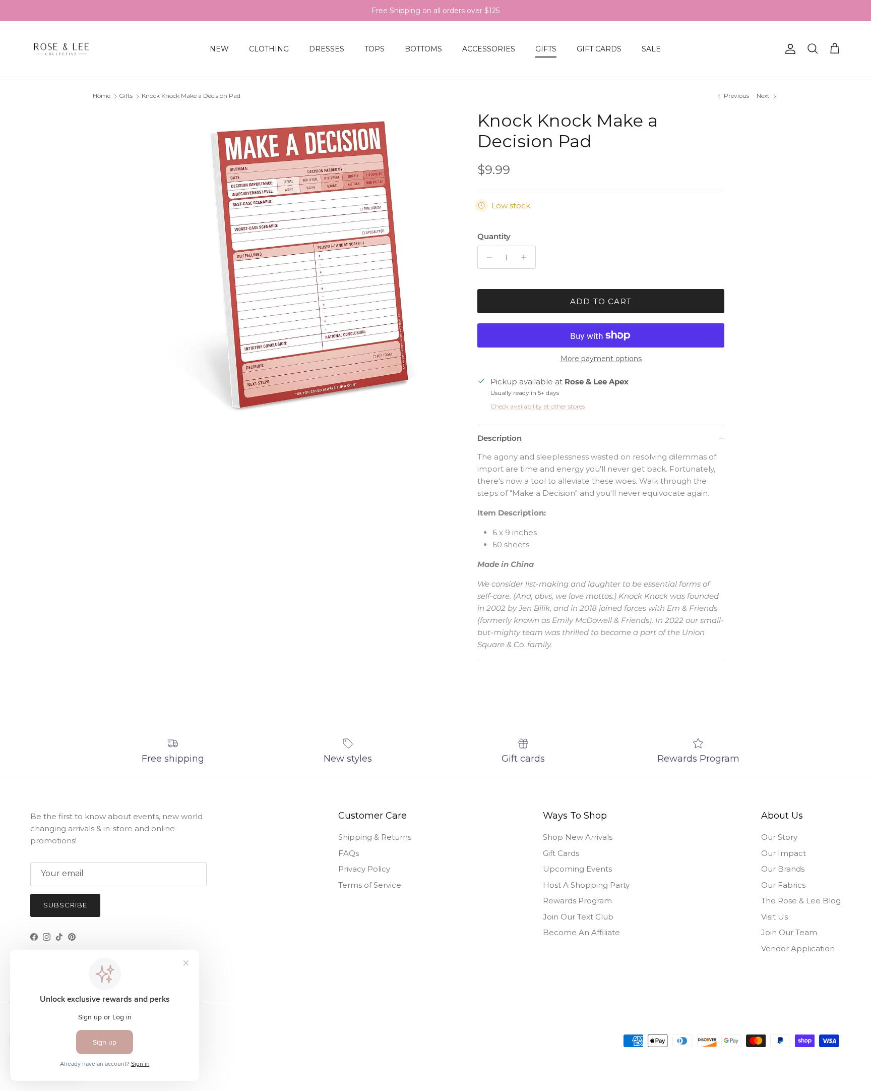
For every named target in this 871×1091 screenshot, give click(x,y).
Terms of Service (369, 885)
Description (499, 438)
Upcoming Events (577, 869)
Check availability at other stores (537, 406)
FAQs (348, 853)
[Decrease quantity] (486, 257)
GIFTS (545, 48)
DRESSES (326, 48)
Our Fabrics (783, 885)
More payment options (601, 359)
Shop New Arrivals (577, 837)
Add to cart (601, 301)
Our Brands (782, 869)
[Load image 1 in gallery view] (301, 264)
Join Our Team (789, 932)
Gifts (126, 95)
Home (101, 95)
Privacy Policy (364, 869)
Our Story (779, 837)
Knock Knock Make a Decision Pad (191, 95)
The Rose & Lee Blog (801, 900)
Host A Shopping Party (586, 885)
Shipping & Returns (374, 837)
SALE (651, 48)
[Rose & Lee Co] (61, 49)
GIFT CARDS (599, 48)
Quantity (494, 236)
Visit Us (774, 917)
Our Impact (783, 853)
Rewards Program (577, 900)
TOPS (374, 48)
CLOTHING (269, 48)
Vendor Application (798, 948)
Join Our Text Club (578, 917)
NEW (219, 48)
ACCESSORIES (488, 48)
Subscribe (65, 905)
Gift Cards (561, 853)
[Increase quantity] (526, 257)
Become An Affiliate (581, 932)
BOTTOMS (423, 48)
